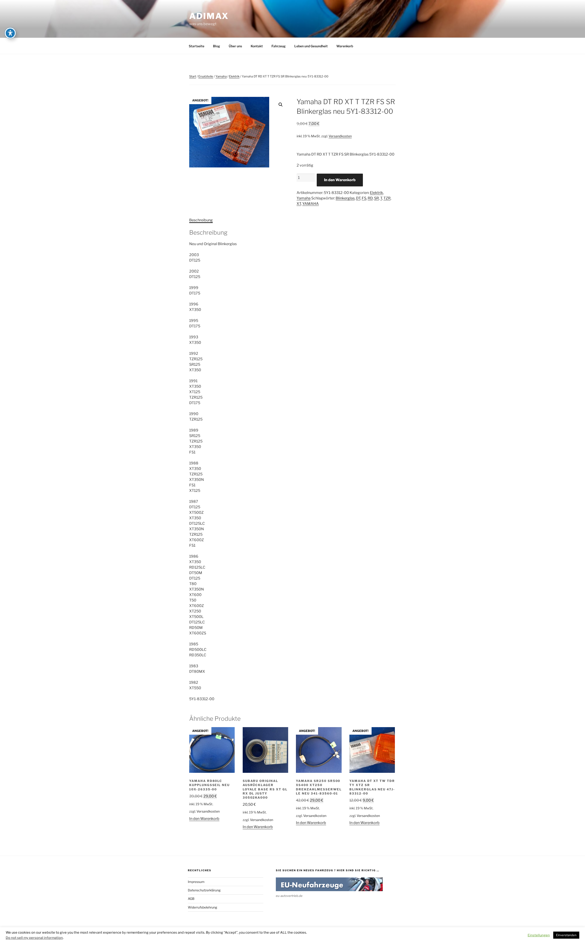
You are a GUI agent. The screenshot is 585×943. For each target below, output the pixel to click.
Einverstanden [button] (566, 935)
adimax (209, 16)
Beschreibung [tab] (201, 220)
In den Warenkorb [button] (204, 818)
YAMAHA (310, 203)
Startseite (196, 46)
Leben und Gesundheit (311, 46)
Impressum (196, 882)
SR (376, 198)
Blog (216, 46)
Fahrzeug (278, 46)
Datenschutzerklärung (204, 890)
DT (358, 198)
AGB (191, 899)
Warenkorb (344, 46)
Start (192, 76)
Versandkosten (340, 136)
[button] (281, 105)
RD (370, 198)
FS (364, 198)
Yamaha (221, 76)
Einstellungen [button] (539, 935)
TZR (387, 198)
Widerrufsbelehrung (202, 907)
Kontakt (257, 46)
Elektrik (234, 76)
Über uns (235, 46)
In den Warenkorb (340, 180)
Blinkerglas (345, 198)
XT (299, 203)
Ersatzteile (205, 76)
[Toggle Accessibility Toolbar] (10, 33)
